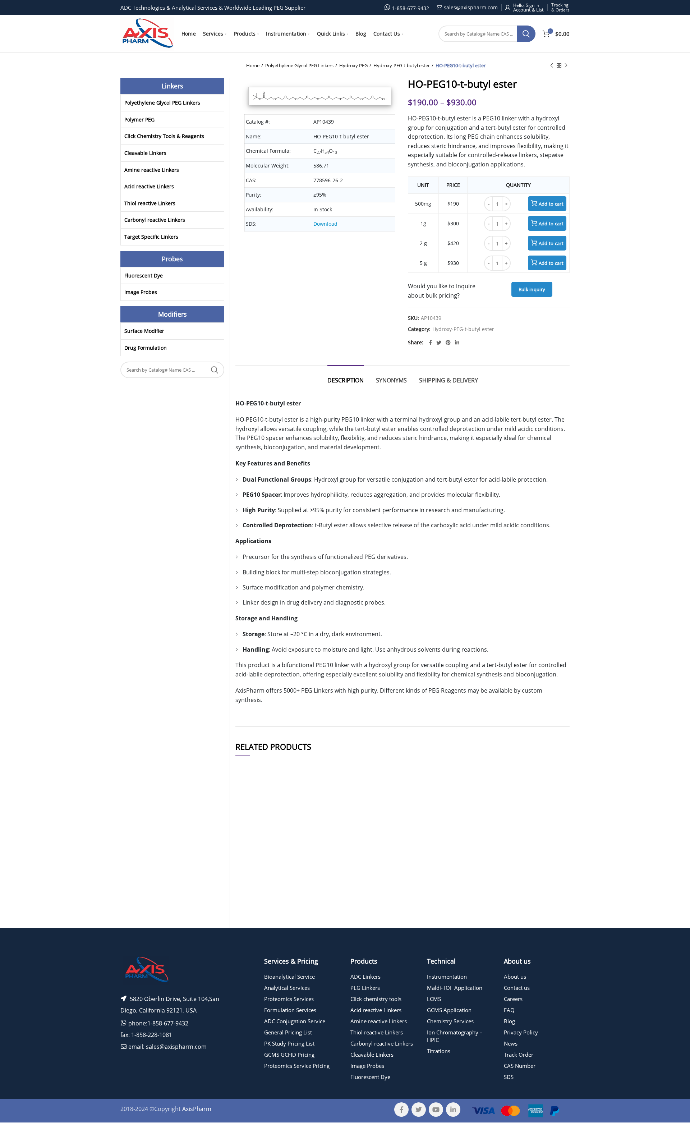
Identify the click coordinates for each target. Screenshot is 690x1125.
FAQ (509, 1010)
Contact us (517, 987)
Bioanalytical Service (289, 976)
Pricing (549, 835)
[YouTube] (436, 1109)
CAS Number (519, 1065)
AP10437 (250, 856)
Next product (566, 65)
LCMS (434, 998)
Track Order (518, 1054)
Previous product (551, 65)
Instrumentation (447, 976)
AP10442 (250, 873)
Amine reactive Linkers (151, 169)
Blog (509, 1021)
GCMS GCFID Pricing (289, 1054)
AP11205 (250, 933)
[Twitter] (438, 342)
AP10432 (250, 894)
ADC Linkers (365, 976)
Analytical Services (287, 987)
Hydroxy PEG (353, 65)
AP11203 (250, 915)
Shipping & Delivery (448, 380)
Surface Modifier (144, 330)
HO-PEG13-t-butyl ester (305, 933)
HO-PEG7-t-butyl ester (305, 856)
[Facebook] (430, 342)
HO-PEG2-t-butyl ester (305, 894)
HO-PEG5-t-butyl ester (305, 835)
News (511, 1043)
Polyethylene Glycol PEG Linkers (299, 65)
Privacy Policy (521, 1032)
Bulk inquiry (532, 289)
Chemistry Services (450, 1021)
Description (345, 380)
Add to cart (551, 204)
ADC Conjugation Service (294, 1021)
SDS (509, 1076)
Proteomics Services (289, 998)
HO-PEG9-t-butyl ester (305, 915)
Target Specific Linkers (151, 236)
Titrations (438, 1051)
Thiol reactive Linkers (149, 203)
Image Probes (140, 292)
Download (325, 223)
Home (252, 65)
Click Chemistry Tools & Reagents (164, 136)
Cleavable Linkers (145, 153)
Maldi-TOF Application (454, 987)
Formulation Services (290, 1010)
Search (526, 34)
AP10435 (250, 835)
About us (515, 976)
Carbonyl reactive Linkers (154, 219)
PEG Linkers (365, 987)
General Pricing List (288, 1032)
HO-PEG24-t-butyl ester (305, 873)
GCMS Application (449, 1010)
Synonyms (391, 380)
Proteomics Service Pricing (297, 1065)
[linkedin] (457, 342)
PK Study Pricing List (289, 1043)
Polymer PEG (139, 119)
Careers (513, 998)
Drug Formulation (145, 347)
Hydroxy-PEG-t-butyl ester (401, 65)
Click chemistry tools (375, 998)
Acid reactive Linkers (149, 186)
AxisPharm (196, 1109)
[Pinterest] (448, 342)
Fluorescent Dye (143, 275)
